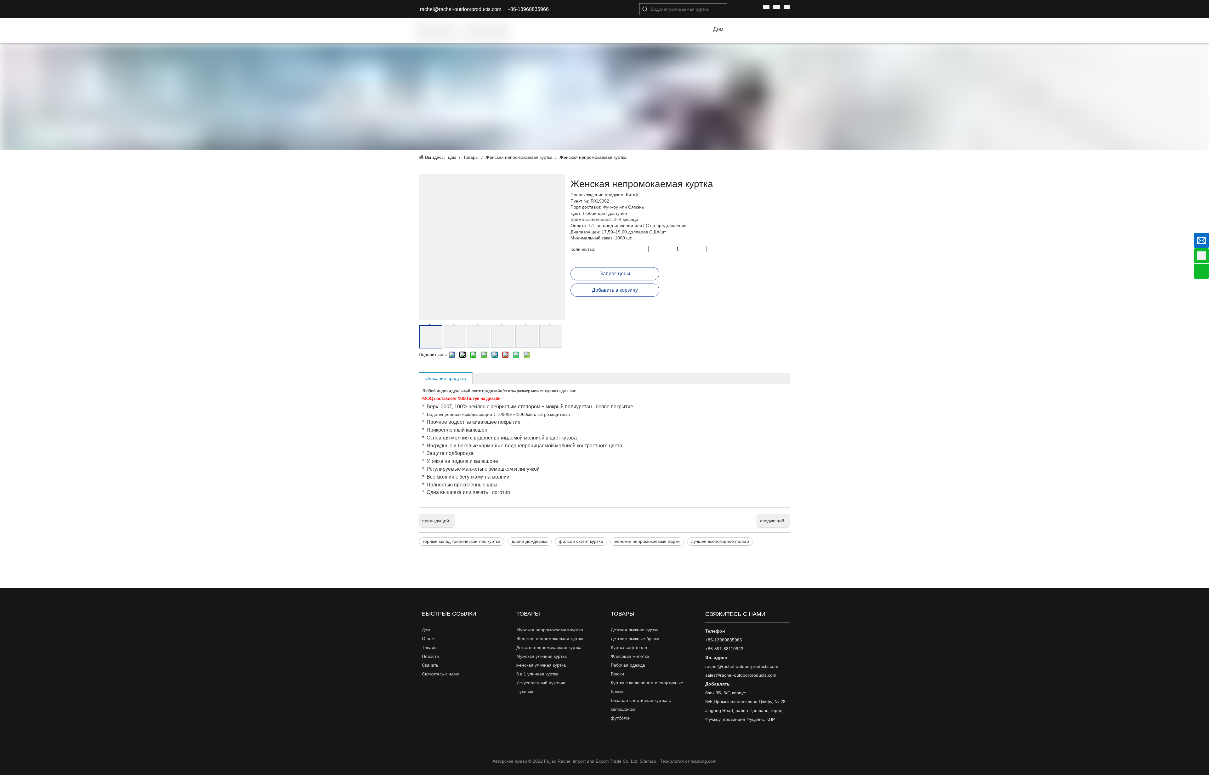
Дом (426, 629)
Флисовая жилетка (630, 656)
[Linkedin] (445, 689)
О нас (428, 638)
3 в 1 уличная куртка (537, 673)
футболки (621, 717)
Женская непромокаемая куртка (549, 638)
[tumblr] (427, 688)
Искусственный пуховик (540, 682)
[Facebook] (435, 689)
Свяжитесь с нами (440, 673)
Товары (429, 647)
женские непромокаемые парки (647, 541)
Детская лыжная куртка (635, 629)
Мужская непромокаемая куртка (549, 629)
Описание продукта (445, 378)
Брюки (617, 673)
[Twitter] (456, 689)
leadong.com (704, 761)
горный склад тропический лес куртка (461, 541)
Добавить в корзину (615, 290)
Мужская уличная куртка (541, 656)
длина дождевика (530, 541)
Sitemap (648, 761)
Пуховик (524, 691)
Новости (430, 656)
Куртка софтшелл (629, 647)
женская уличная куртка (541, 665)
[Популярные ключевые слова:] (645, 9)
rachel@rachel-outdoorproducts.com (460, 9)
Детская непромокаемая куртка (549, 647)
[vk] (421, 688)
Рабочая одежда (628, 665)
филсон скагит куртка (581, 541)
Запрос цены (615, 273)
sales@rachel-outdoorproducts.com (740, 675)
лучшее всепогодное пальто (720, 541)
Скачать (430, 665)
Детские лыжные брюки (635, 638)
